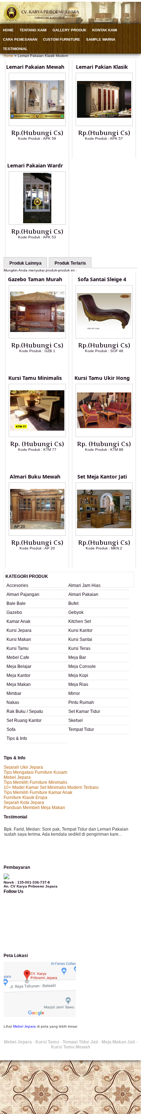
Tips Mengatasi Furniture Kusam (35, 772)
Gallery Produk (69, 30)
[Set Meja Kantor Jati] (104, 534)
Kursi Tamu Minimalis (35, 377)
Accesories (17, 585)
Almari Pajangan (23, 594)
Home (8, 30)
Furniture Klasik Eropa (25, 797)
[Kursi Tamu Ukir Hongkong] (104, 435)
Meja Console (82, 666)
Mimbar (14, 693)
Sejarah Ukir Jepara (23, 767)
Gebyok (76, 612)
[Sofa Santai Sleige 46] (104, 337)
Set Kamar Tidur (84, 711)
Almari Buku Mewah (35, 476)
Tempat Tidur (81, 729)
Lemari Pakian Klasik (102, 66)
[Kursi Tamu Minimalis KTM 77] (37, 435)
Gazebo (14, 612)
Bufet (73, 603)
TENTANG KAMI (33, 30)
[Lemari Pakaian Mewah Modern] (37, 124)
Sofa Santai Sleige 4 (102, 279)
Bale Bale (16, 603)
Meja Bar (77, 657)
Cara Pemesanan (20, 39)
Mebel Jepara (17, 777)
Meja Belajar (19, 666)
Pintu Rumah (81, 702)
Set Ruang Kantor (24, 720)
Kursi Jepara (19, 630)
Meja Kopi (78, 675)
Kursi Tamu (18, 648)
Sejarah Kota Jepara (24, 802)
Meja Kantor (18, 675)
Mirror (74, 693)
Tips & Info (17, 738)
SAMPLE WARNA (100, 39)
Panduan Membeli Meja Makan (34, 807)
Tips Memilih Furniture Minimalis (35, 782)
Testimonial (15, 49)
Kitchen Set (79, 621)
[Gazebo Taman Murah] (37, 337)
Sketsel (75, 720)
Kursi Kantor (80, 630)
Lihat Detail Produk (42, 150)
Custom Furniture (61, 39)
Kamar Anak (18, 621)
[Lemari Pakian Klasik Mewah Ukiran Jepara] (104, 124)
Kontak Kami (104, 30)
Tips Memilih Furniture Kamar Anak (38, 792)
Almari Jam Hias (84, 585)
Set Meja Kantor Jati (102, 476)
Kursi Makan (19, 639)
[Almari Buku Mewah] (37, 534)
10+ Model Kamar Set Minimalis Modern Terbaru (51, 787)
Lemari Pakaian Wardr (35, 165)
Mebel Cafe (18, 657)
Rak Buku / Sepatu (25, 711)
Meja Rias (78, 684)
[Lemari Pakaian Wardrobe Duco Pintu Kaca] (37, 223)
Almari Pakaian (83, 594)
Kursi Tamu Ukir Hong (102, 377)
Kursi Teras (79, 648)
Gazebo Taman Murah (35, 279)
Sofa (11, 729)
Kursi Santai (80, 639)
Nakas (13, 702)
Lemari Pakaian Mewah (35, 66)
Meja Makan (19, 684)
